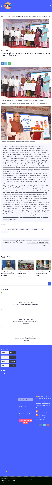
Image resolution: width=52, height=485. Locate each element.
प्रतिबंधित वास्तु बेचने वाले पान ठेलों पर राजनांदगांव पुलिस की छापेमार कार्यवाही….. (43, 273)
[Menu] (1, 6)
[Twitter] (44, 425)
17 (19, 411)
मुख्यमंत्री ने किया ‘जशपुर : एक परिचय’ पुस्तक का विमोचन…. (26, 338)
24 (19, 413)
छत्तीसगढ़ (3, 50)
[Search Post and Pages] (50, 5)
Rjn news (34, 229)
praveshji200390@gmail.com (45, 411)
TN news (41, 229)
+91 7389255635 (42, 415)
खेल (5, 480)
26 (23, 413)
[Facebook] (40, 425)
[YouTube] (48, 425)
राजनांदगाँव (8, 50)
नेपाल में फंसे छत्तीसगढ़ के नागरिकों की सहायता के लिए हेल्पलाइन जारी (25, 304)
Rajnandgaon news (12, 229)
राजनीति (9, 480)
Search (49, 283)
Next (46, 248)
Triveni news (5, 232)
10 (19, 408)
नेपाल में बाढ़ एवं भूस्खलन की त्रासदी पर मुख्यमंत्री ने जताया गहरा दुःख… (26, 321)
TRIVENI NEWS (26, 6)
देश (24, 302)
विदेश (32, 302)
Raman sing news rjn (25, 229)
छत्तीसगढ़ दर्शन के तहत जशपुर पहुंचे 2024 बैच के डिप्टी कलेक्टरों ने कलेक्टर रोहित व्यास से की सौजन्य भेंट (14, 241)
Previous (7, 245)
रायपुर (28, 302)
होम (32, 336)
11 (21, 408)
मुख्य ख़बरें (5, 479)
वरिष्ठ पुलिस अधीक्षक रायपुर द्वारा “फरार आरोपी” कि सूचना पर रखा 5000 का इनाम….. (7, 273)
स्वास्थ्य (3, 482)
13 (25, 408)
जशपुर (25, 336)
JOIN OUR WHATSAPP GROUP (26, 421)
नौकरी (13, 480)
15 (29, 408)
